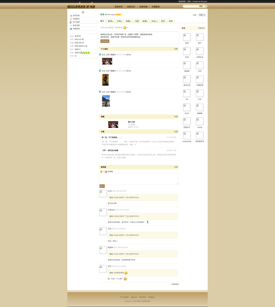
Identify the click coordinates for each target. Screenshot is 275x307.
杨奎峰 (199, 113)
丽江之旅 (131, 122)
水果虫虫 (111, 210)
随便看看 (182, 1)
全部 (176, 49)
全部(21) (201, 28)
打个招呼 (76, 22)
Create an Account (200, 1)
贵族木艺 (186, 127)
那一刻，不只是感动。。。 (112, 137)
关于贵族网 (124, 297)
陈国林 (110, 247)
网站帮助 (142, 297)
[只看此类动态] (100, 54)
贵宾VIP (78, 36)
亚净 (187, 43)
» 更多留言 (175, 284)
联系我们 (151, 297)
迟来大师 (186, 85)
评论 (128, 55)
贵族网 (139, 301)
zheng (199, 127)
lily (187, 99)
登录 (189, 1)
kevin (110, 191)
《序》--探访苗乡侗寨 (110, 150)
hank (187, 57)
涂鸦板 (110, 171)
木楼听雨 (199, 85)
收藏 (201, 15)
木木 (200, 99)
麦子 (200, 43)
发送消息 (76, 25)
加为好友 (76, 15)
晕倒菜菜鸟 (200, 141)
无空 (109, 229)
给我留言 (76, 19)
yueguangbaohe (189, 141)
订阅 (194, 15)
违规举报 (76, 29)
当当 (102, 14)
